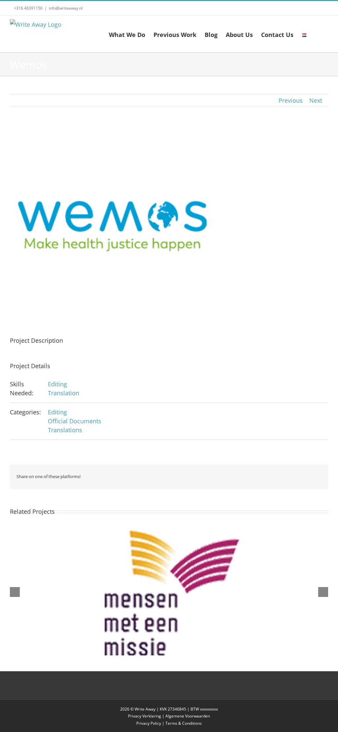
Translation (63, 393)
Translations (65, 430)
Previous (291, 100)
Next (315, 100)
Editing (57, 384)
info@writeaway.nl (66, 8)
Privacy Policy (148, 723)
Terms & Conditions (183, 723)
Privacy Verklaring (144, 716)
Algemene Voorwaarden (187, 716)
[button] (317, 34)
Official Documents (74, 421)
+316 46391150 (28, 8)
